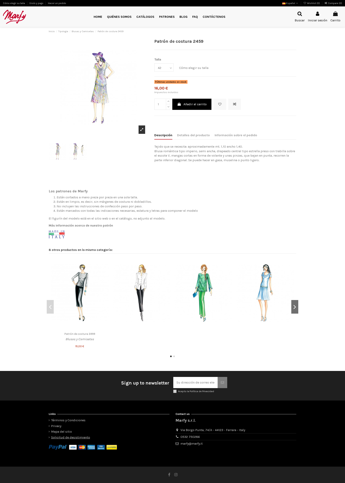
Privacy (56, 426)
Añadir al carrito (195, 104)
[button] (167, 16)
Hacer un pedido (57, 3)
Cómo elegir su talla (14, 3)
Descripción (163, 135)
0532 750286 (190, 437)
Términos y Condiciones (68, 420)
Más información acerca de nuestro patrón (81, 225)
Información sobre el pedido (236, 135)
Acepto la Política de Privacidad (196, 391)
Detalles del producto (193, 135)
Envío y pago (37, 3)
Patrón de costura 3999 (79, 334)
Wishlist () (313, 3)
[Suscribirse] (222, 382)
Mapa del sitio (61, 431)
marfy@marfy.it (191, 443)
